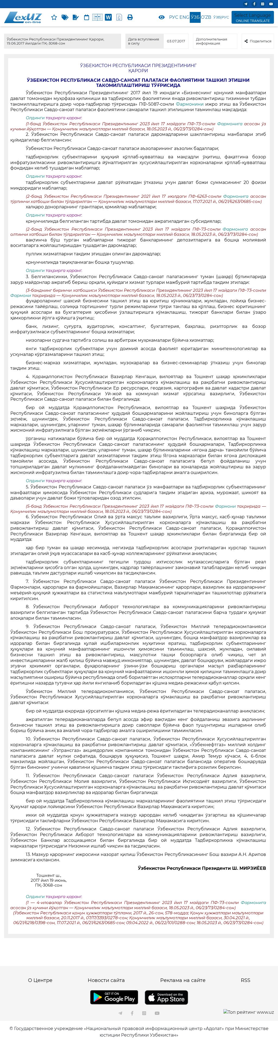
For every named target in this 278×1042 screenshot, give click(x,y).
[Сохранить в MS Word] (108, 17)
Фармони (21, 295)
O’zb (206, 17)
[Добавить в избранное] (54, 17)
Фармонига (230, 123)
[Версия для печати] (130, 17)
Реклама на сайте (183, 980)
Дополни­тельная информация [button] (211, 41)
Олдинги (35, 117)
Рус (173, 17)
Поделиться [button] (260, 41)
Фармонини (190, 104)
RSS (245, 980)
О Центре (40, 980)
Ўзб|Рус (221, 17)
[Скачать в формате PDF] (119, 17)
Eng (184, 17)
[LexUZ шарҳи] (75, 17)
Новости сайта (106, 980)
